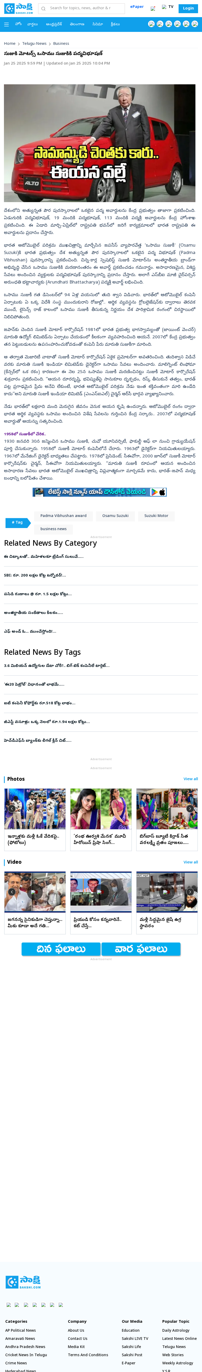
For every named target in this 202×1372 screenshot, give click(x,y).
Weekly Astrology (177, 1363)
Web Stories (173, 1355)
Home (10, 44)
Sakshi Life (131, 1347)
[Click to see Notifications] (153, 9)
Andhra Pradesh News (25, 1347)
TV (170, 7)
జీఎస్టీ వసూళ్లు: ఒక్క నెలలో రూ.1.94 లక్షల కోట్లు (100, 722)
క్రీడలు (115, 24)
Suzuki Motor (156, 516)
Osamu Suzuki (115, 516)
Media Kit (76, 1347)
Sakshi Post (132, 1355)
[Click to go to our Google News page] (194, 24)
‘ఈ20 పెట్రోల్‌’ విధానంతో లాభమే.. (100, 684)
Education (131, 1331)
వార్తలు (32, 24)
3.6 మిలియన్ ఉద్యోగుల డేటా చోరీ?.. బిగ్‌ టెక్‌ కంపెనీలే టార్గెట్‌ (99, 666)
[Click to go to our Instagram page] (177, 24)
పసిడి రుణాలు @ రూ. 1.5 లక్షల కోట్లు (92, 594)
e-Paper (128, 1363)
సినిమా (98, 24)
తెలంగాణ (77, 24)
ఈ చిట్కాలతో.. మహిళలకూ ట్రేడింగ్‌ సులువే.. (97, 557)
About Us (76, 1331)
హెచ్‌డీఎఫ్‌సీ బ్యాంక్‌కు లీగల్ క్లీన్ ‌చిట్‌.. (97, 741)
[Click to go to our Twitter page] (168, 24)
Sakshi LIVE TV (135, 1339)
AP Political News (20, 1331)
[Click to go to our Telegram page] (52, 1304)
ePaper (137, 7)
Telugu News (174, 1347)
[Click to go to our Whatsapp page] (160, 24)
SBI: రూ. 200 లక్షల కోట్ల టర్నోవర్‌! (95, 575)
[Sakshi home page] (23, 1282)
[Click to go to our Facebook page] (151, 24)
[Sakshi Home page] (18, 8)
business (61, 44)
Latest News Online (179, 1339)
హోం (18, 24)
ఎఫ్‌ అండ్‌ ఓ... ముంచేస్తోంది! (97, 631)
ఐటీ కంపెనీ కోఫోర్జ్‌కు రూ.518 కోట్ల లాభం (98, 703)
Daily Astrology (175, 1331)
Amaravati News (20, 1339)
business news (54, 529)
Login (188, 8)
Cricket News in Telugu (26, 1355)
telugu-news (34, 44)
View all (191, 780)
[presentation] (12, 809)
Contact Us (77, 1339)
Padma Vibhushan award (64, 516)
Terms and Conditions (88, 1355)
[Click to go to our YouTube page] (186, 24)
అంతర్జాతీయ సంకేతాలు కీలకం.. (98, 613)
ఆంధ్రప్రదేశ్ (54, 24)
